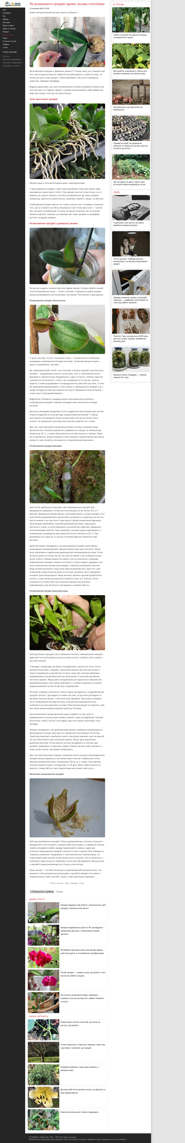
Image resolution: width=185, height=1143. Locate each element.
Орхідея (74, 883)
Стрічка (59, 892)
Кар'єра (5, 19)
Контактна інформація (12, 59)
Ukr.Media (54, 81)
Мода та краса (8, 25)
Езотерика (7, 13)
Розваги (6, 32)
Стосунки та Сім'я (9, 41)
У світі (5, 47)
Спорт (5, 38)
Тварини (6, 44)
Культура (6, 22)
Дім (67, 883)
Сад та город (8, 35)
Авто (4, 10)
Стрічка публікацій (10, 52)
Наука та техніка (9, 29)
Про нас (6, 56)
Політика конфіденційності (14, 63)
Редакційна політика (11, 66)
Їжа (4, 16)
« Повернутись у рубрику (41, 892)
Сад (82, 883)
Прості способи (57, 883)
